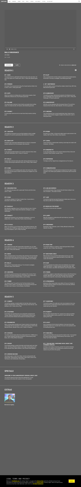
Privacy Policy (40, 482)
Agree (71, 481)
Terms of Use (40, 481)
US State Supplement (38, 483)
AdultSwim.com (16, 481)
